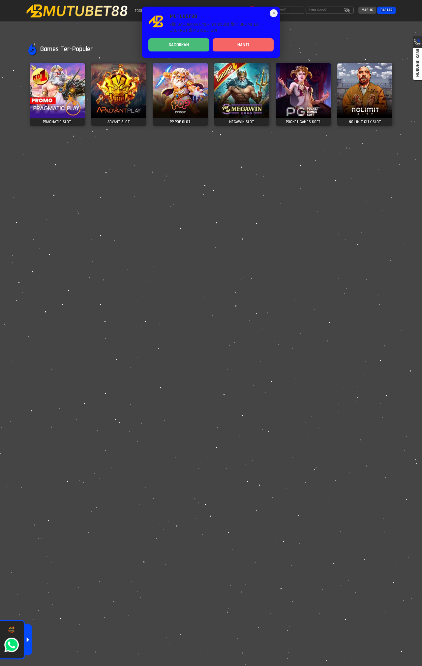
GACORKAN (179, 45)
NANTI (243, 45)
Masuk (367, 10)
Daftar (386, 10)
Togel (140, 10)
